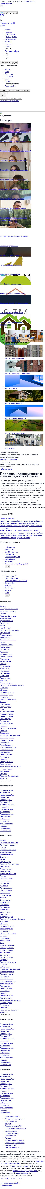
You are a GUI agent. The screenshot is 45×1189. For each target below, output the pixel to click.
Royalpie (8, 585)
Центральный (5, 831)
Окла (7, 592)
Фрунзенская (5, 632)
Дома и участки (11, 36)
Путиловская (5, 659)
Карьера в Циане (11, 1145)
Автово (3, 606)
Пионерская (4, 671)
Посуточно (9, 74)
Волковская (4, 721)
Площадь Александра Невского (12, 685)
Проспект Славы (6, 644)
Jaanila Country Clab (12, 556)
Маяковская (4, 668)
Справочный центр (12, 1116)
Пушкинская (5, 673)
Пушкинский (5, 802)
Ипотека (8, 41)
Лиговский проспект (8, 640)
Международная (6, 683)
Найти (16, 101)
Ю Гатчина (9, 561)
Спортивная (4, 742)
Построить (9, 76)
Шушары (3, 690)
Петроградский (6, 800)
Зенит (2, 709)
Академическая (6, 635)
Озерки (3, 613)
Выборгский (4, 819)
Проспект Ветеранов (8, 616)
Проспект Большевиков (9, 776)
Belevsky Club (10, 583)
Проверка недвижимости (14, 1143)
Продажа (8, 32)
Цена (3, 95)
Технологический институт (10, 766)
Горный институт (6, 745)
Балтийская (4, 649)
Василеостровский (7, 804)
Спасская (3, 730)
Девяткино (4, 623)
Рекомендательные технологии (12, 1178)
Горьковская (4, 757)
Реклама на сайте (11, 1133)
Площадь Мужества (8, 728)
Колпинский (4, 821)
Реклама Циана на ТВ (13, 1126)
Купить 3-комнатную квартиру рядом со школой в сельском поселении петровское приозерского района (21, 531)
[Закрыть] (1, 6)
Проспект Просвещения (9, 630)
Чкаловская (4, 675)
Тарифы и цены (11, 1131)
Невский (3, 826)
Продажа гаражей (7, 518)
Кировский (4, 807)
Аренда (8, 29)
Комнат (4, 93)
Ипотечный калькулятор (14, 1140)
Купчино (3, 759)
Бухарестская (5, 678)
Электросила (5, 704)
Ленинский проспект (8, 611)
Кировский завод (6, 723)
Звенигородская (6, 695)
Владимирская (5, 707)
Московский (5, 811)
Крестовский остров (8, 747)
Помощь (8, 1138)
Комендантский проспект (10, 735)
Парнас (3, 642)
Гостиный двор (6, 769)
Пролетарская (5, 764)
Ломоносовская (6, 654)
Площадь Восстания (8, 699)
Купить (7, 69)
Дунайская (4, 652)
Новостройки (10, 34)
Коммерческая (10, 39)
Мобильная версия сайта (9, 1183)
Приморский (5, 828)
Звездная (3, 680)
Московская (4, 697)
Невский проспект (7, 738)
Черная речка (5, 647)
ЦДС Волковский (11, 578)
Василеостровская (7, 692)
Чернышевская (6, 661)
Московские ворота (7, 711)
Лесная (3, 625)
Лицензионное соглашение (20, 1166)
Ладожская (4, 771)
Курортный (4, 797)
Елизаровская (5, 666)
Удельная (3, 778)
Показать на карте (7, 101)
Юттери (8, 590)
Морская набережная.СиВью (16, 581)
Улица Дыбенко (6, 618)
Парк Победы (5, 628)
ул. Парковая (10, 547)
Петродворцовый (7, 814)
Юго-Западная (5, 719)
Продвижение (10, 1135)
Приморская (5, 752)
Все (7, 566)
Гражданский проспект (9, 609)
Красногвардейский (7, 795)
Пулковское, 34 (11, 576)
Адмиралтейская (6, 621)
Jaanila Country (10, 559)
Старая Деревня (6, 754)
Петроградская (6, 656)
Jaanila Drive (9, 554)
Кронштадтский (6, 823)
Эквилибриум (10, 588)
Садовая (3, 702)
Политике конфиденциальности (25, 1171)
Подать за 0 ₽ (10, 86)
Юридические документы (15, 1119)
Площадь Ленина (7, 714)
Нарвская (3, 726)
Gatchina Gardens (11, 552)
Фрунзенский (5, 816)
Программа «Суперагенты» (15, 1128)
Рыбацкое (4, 687)
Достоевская (5, 637)
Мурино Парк (10, 549)
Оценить (8, 79)
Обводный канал (6, 762)
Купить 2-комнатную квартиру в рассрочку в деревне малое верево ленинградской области (21, 536)
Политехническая (7, 740)
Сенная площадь (6, 716)
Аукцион (8, 1123)
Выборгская (4, 733)
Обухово (3, 773)
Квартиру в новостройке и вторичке (15, 90)
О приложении (6, 1185)
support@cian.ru (22, 1173)
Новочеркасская (6, 750)
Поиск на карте (11, 1121)
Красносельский (6, 809)
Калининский (5, 792)
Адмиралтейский (6, 790)
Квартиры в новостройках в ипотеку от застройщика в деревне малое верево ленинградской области (21, 522)
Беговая (3, 664)
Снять (7, 71)
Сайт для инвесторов (13, 1147)
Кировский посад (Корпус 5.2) (16, 564)
